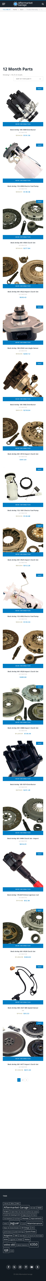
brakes (6, 1212)
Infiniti (5, 1224)
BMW (40, 1208)
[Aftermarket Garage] (23, 4)
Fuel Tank (17, 1218)
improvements (36, 1218)
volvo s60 (9, 1244)
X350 (34, 1244)
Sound (31, 1236)
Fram (34, 1215)
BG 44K (33, 1208)
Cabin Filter (14, 1212)
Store (21, 9)
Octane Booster (14, 1228)
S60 (16, 1236)
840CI (18, 1203)
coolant (6, 1215)
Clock (22, 1212)
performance (8, 1232)
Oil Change (25, 1228)
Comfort (28, 1212)
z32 (12, 1251)
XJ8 (6, 1250)
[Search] (42, 3)
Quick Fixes (30, 1231)
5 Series (6, 1203)
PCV (33, 1228)
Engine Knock (26, 1215)
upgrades (12, 1239)
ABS (23, 1010)
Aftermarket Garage (16, 1207)
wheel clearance (22, 1245)
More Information (23, 124)
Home (15, 9)
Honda (25, 1218)
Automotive (23, 132)
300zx (12, 1203)
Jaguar (14, 1223)
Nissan (5, 1228)
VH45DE (20, 1239)
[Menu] (3, 3)
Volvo (27, 1239)
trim (6, 1239)
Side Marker (23, 1236)
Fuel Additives (8, 1218)
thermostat (39, 1236)
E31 (19, 1215)
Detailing (13, 1215)
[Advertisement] (23, 39)
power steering (18, 1232)
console (35, 1212)
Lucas (23, 1224)
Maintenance (34, 1223)
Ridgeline (8, 1235)
